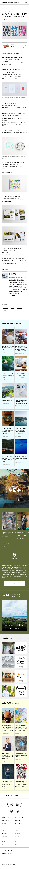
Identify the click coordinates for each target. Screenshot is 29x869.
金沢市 (13, 295)
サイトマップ (18, 823)
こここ (17, 842)
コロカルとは (5, 818)
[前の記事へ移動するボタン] (3, 545)
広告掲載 (4, 823)
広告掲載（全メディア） (9, 853)
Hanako (4, 845)
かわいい (6, 308)
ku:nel (16, 839)
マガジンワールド (7, 850)
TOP (3, 8)
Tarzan (17, 836)
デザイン (20, 308)
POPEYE (17, 830)
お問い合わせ (5, 821)
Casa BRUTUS (5, 836)
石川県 (5, 311)
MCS (16, 845)
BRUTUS (4, 833)
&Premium (18, 833)
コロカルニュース (6, 11)
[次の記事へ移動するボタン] (7, 545)
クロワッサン (5, 839)
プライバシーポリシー (20, 818)
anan (3, 830)
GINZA (3, 842)
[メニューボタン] (26, 2)
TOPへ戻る (14, 859)
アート (12, 308)
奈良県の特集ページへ (14, 583)
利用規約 (17, 821)
